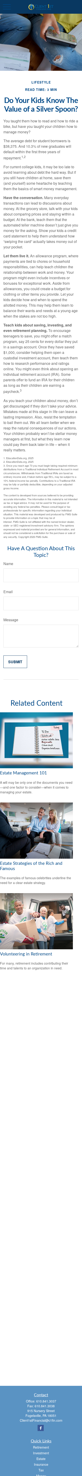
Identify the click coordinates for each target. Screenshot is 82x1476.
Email (8, 591)
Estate (41, 1458)
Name (8, 563)
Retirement (41, 1447)
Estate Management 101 (23, 773)
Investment (41, 1453)
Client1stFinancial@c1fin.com (41, 1420)
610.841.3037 (46, 1401)
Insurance (41, 1464)
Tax (41, 1470)
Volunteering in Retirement (26, 954)
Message (10, 619)
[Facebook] (41, 1428)
